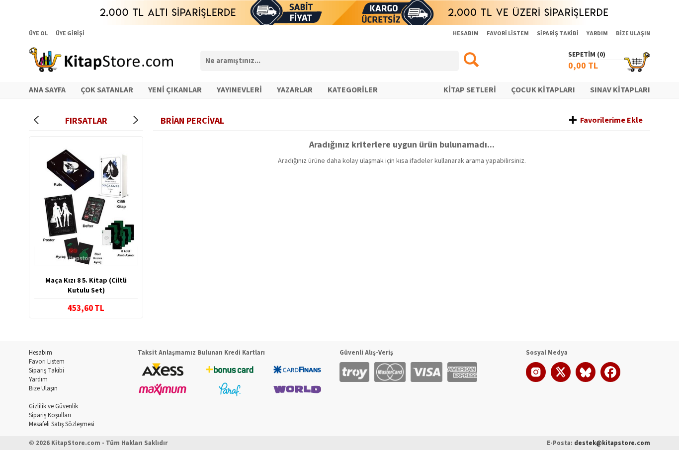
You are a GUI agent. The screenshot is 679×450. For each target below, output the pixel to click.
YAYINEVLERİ (239, 89)
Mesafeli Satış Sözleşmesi (61, 424)
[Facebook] (610, 379)
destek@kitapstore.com (612, 443)
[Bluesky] (585, 379)
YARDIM (597, 33)
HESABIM (466, 33)
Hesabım (40, 352)
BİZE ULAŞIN (633, 33)
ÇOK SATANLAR (107, 89)
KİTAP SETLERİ (469, 89)
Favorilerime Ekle (611, 120)
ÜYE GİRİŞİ (70, 33)
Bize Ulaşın (43, 388)
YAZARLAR (295, 89)
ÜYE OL (38, 33)
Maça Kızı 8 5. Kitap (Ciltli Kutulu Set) (86, 286)
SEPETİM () (586, 55)
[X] (561, 379)
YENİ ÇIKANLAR (175, 89)
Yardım (38, 379)
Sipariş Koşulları (50, 415)
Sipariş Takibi (46, 370)
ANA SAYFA (47, 89)
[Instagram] (536, 379)
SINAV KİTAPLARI (620, 89)
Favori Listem (47, 361)
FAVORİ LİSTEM (508, 33)
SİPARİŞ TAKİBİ (558, 33)
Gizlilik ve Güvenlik (53, 406)
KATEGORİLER (353, 89)
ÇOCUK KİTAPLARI (543, 89)
